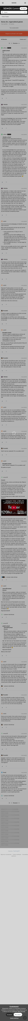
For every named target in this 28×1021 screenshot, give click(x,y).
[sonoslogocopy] (14, 3)
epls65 (4, 221)
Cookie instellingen (17, 854)
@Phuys (25, 55)
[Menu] (2, 3)
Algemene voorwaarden (6, 854)
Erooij (4, 772)
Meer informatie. (21, 1011)
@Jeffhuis (19, 55)
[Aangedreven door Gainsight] (14, 851)
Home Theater (5, 16)
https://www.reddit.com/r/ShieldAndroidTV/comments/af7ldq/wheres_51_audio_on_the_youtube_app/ (14, 386)
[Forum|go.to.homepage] (10, 8)
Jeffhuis (5, 48)
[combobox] (14, 12)
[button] (1, 8)
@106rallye (14, 224)
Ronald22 (5, 310)
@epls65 (3, 379)
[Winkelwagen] (25, 3)
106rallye (5, 104)
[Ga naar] (2, 12)
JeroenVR (5, 477)
